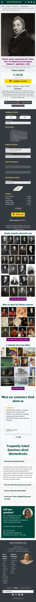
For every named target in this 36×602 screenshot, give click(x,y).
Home (2, 6)
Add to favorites (26, 102)
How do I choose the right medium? (15, 491)
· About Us (5, 583)
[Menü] (2, 2)
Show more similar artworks (18, 299)
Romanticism (15, 6)
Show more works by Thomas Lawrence (18, 339)
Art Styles (8, 6)
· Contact (5, 560)
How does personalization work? (14, 461)
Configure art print (19, 81)
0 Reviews (21, 105)
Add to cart (19, 214)
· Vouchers (13, 569)
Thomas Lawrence (24, 6)
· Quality (12, 562)
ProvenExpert (14, 430)
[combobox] (18, 123)
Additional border (9, 120)
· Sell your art (14, 560)
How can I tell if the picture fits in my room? (17, 485)
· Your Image (14, 558)
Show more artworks (18, 388)
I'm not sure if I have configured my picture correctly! (17, 498)
